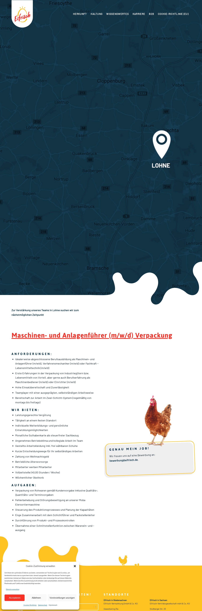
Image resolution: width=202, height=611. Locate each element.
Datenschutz (42, 605)
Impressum (53, 605)
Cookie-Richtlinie (30, 605)
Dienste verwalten (12, 589)
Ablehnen (36, 597)
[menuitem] (80, 14)
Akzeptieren (14, 597)
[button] (74, 566)
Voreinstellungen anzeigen (62, 597)
